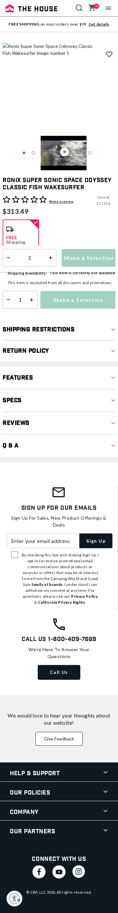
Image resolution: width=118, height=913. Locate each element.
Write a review (61, 201)
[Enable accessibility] (14, 898)
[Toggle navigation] (109, 8)
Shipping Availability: (27, 273)
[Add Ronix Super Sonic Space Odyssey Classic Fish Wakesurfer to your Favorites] (109, 54)
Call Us (59, 672)
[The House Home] (31, 8)
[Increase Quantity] (33, 299)
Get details (98, 24)
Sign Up (96, 541)
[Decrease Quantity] (7, 299)
